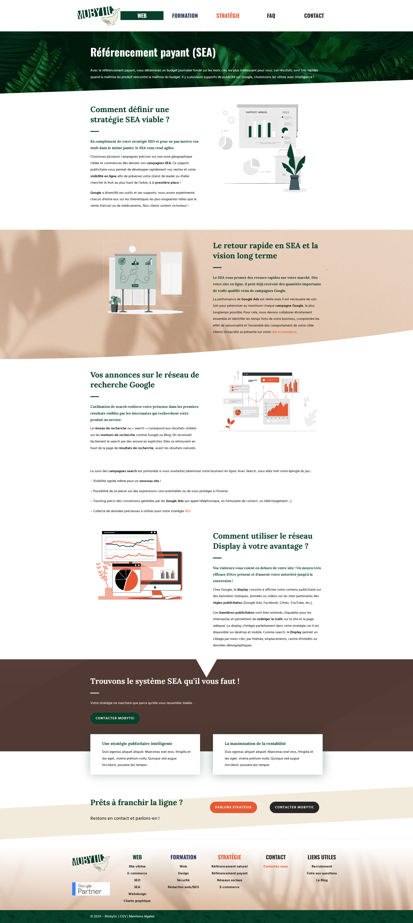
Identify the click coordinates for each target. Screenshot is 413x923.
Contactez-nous (276, 866)
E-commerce (137, 873)
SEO (188, 511)
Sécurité (183, 880)
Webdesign (137, 894)
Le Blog (322, 880)
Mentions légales (141, 916)
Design (183, 873)
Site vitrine (137, 866)
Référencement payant (230, 873)
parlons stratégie (233, 807)
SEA (137, 887)
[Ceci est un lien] (98, 24)
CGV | (124, 916)
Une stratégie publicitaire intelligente (137, 743)
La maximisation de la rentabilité (255, 743)
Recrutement (322, 866)
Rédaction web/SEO (183, 887)
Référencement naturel (229, 866)
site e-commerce (283, 332)
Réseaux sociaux (229, 880)
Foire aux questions (322, 873)
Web (183, 866)
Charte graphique (137, 900)
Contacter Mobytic (115, 718)
